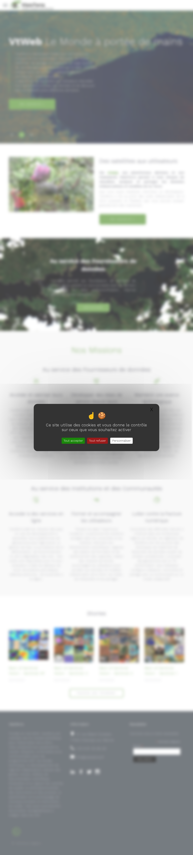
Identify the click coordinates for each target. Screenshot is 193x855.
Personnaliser (121, 440)
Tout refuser (97, 440)
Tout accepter (73, 440)
